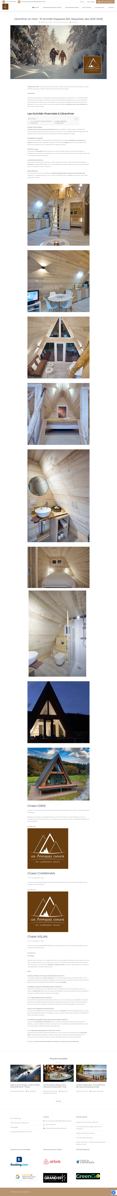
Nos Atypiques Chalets (72, 7)
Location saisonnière (97, 1091)
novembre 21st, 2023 (18, 1091)
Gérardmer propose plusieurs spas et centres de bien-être (68, 173)
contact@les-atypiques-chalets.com (56, 1128)
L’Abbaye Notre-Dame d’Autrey (85, 1133)
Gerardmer (74, 22)
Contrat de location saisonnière (19, 1123)
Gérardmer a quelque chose (56, 964)
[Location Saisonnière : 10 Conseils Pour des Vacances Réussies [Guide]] (91, 1083)
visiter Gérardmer (48, 978)
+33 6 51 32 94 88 (10, 1)
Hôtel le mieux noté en (28, 1177)
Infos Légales (14, 1127)
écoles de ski (37, 991)
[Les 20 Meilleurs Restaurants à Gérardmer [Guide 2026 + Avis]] (58, 1083)
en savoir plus (31, 826)
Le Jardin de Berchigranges (84, 1137)
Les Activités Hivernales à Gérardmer (42, 121)
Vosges (66, 142)
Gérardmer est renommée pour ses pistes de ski (41, 129)
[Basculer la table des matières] (75, 119)
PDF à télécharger (15, 1118)
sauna (70, 175)
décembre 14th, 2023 (51, 1091)
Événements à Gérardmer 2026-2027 (87, 1122)
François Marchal (63, 22)
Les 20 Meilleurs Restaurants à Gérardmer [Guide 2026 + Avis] (54, 1086)
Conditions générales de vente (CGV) (21, 1131)
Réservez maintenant (106, 1)
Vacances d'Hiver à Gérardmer (70, 1041)
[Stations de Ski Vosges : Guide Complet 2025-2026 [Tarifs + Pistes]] (25, 1083)
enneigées (63, 982)
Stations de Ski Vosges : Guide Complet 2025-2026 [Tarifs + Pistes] (25, 1086)
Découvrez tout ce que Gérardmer (76, 104)
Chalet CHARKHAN (61, 121)
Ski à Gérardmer (56, 1041)
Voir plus (58, 1101)
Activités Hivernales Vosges (42, 1041)
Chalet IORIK (33, 123)
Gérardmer (40, 151)
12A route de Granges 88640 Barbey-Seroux (33, 1)
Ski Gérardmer (32, 1091)
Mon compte (90, 1)
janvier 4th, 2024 (83, 1091)
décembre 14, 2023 (46, 22)
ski (70, 131)
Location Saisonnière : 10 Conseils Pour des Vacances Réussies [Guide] (90, 1086)
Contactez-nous (99, 7)
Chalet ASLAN (60, 123)
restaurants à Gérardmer (43, 1021)
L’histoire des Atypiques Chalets (52, 7)
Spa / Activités (87, 7)
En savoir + (111, 7)
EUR (81, 1)
